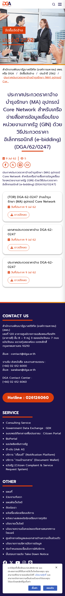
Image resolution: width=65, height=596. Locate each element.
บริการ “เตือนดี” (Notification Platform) (30, 455)
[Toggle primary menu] (60, 4)
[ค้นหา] (54, 4)
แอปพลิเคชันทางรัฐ (17, 444)
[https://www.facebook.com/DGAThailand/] (5, 562)
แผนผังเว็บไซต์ (14, 502)
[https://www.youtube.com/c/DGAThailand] (17, 562)
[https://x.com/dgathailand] (11, 562)
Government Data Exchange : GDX (28, 428)
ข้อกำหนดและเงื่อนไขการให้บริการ (25, 549)
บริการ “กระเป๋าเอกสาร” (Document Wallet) (32, 460)
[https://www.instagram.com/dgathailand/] (24, 562)
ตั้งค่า (34, 588)
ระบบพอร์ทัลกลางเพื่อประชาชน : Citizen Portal (33, 433)
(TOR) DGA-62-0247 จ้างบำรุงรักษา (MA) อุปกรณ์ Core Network (32, 199)
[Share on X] (13, 165)
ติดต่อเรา (11, 508)
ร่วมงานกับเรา (14, 497)
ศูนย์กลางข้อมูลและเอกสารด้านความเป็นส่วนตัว (33, 538)
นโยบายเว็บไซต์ (15, 524)
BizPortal (11, 439)
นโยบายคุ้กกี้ (40, 574)
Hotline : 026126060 (28, 398)
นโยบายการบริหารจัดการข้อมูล (24, 544)
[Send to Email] (27, 165)
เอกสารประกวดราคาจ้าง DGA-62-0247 (30, 232)
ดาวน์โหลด (20, 215)
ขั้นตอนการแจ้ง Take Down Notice (27, 554)
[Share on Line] (20, 165)
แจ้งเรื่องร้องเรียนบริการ (20, 513)
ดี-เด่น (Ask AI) (15, 449)
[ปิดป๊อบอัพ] (56, 567)
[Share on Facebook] (5, 165)
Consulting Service (18, 423)
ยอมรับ (50, 588)
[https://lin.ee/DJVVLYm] (30, 562)
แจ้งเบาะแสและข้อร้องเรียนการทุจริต (26, 518)
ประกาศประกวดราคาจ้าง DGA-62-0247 (30, 264)
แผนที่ (9, 492)
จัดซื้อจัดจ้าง (14, 30)
